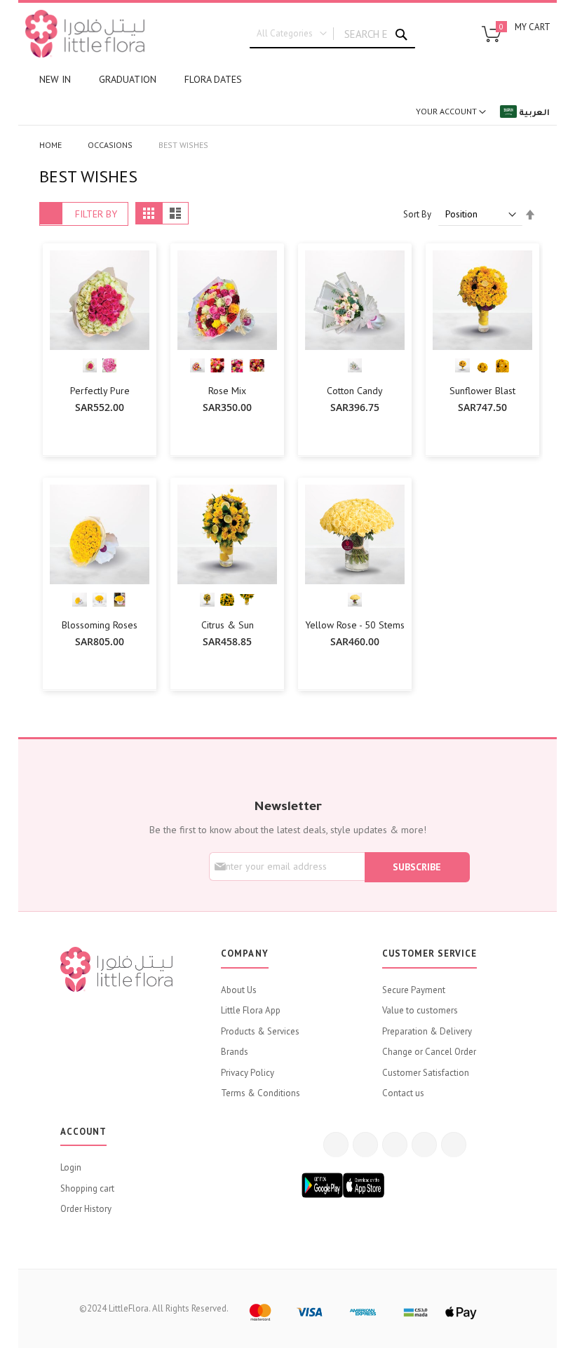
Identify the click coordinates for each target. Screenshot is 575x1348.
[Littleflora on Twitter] (365, 1144)
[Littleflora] (84, 34)
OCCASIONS (111, 145)
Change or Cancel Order (429, 1052)
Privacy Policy (247, 1073)
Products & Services (260, 1031)
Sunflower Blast (482, 390)
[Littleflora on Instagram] (394, 1144)
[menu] (287, 80)
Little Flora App (250, 1010)
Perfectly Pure (100, 390)
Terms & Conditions (260, 1093)
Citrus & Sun (227, 625)
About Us (239, 990)
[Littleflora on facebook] (336, 1144)
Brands (234, 1052)
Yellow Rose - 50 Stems (355, 625)
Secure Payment (413, 990)
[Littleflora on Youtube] (424, 1144)
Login (70, 1167)
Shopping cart (87, 1188)
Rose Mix (227, 390)
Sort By (417, 214)
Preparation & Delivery (427, 1031)
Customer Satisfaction (425, 1073)
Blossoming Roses (99, 625)
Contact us (403, 1093)
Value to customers (420, 1010)
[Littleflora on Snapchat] (453, 1144)
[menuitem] (55, 80)
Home (51, 145)
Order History (85, 1209)
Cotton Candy (355, 390)
